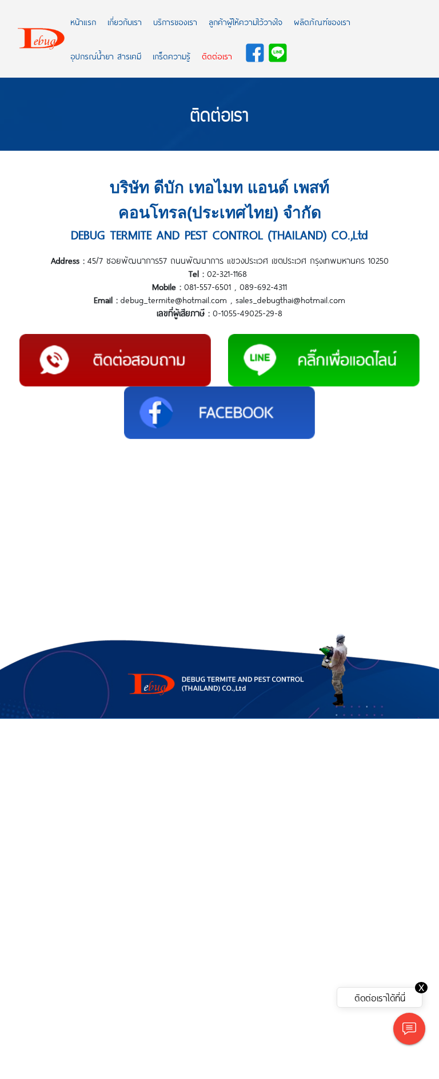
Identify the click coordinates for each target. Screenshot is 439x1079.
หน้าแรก (83, 21)
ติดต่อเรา (217, 56)
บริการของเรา (175, 21)
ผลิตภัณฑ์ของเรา (322, 21)
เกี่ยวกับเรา (124, 21)
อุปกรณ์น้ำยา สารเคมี (105, 56)
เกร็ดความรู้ (171, 56)
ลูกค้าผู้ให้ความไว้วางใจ (245, 21)
